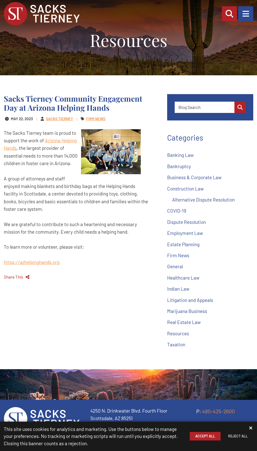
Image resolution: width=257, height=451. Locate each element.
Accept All (205, 436)
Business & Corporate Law (194, 177)
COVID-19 (176, 211)
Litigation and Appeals (190, 300)
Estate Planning (183, 244)
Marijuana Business (187, 311)
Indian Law (178, 289)
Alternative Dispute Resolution (203, 200)
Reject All (238, 436)
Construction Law (185, 188)
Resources (178, 333)
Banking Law (180, 155)
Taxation (176, 344)
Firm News (178, 255)
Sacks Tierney (59, 118)
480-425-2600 (218, 411)
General (175, 266)
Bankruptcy (179, 166)
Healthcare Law (183, 278)
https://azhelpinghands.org (31, 262)
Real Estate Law (184, 322)
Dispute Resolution (186, 222)
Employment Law (185, 233)
